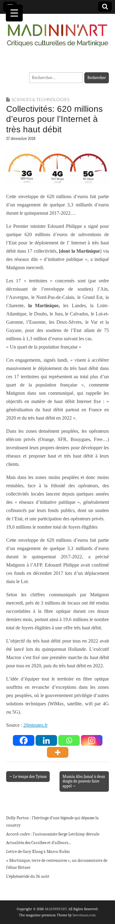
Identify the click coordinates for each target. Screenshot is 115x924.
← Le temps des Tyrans (28, 776)
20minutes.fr (35, 725)
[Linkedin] (46, 740)
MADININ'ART (56, 909)
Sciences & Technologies (40, 99)
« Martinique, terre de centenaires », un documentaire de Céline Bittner (56, 864)
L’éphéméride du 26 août (27, 876)
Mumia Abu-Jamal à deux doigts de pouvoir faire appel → (84, 781)
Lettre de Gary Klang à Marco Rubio (38, 851)
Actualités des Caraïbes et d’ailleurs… (38, 842)
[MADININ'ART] (57, 32)
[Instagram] (91, 740)
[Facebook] (23, 740)
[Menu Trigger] (14, 13)
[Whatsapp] (69, 740)
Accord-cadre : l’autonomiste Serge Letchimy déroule (52, 834)
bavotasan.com (84, 915)
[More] (57, 752)
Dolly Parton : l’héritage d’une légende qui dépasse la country (52, 821)
